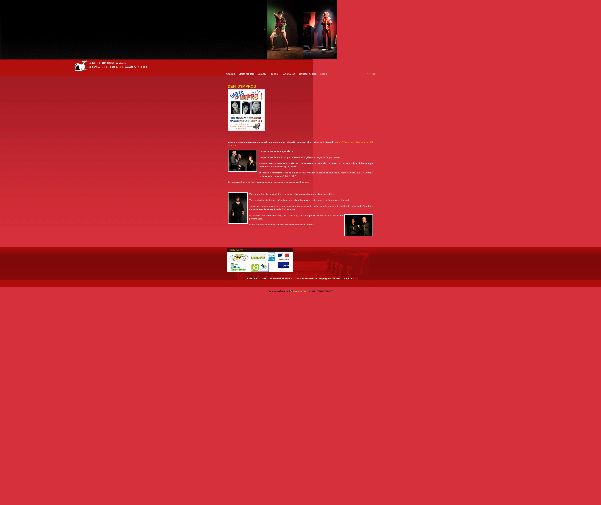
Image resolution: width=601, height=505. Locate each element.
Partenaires (288, 74)
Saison (261, 74)
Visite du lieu (246, 74)
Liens (323, 74)
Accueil (230, 74)
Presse (274, 74)
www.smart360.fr (300, 291)
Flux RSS (374, 74)
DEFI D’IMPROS (242, 86)
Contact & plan (308, 74)
